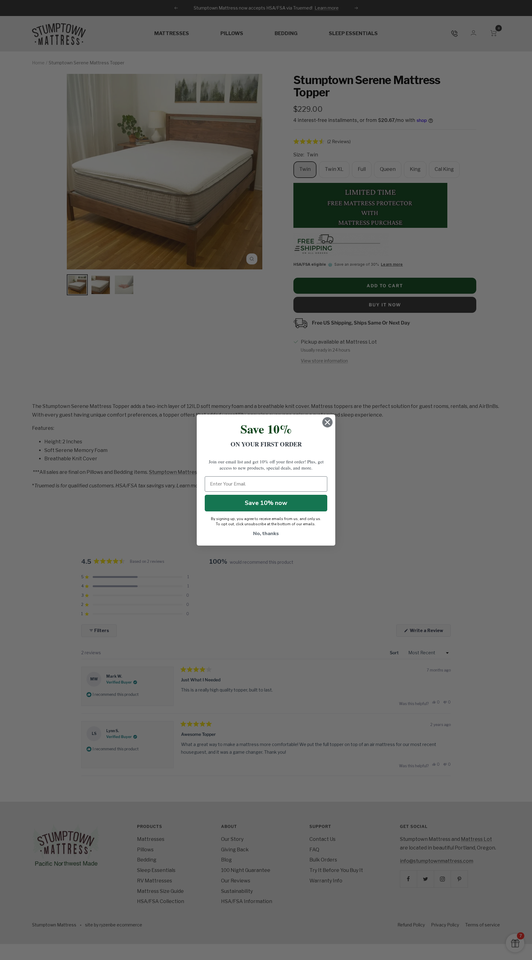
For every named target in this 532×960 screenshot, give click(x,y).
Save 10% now (266, 503)
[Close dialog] (327, 422)
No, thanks (266, 533)
